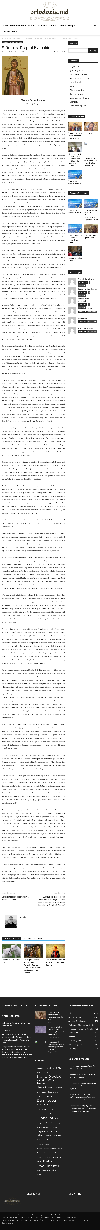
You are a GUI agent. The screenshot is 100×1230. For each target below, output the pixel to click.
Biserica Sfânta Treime (46, 1082)
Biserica (45, 1072)
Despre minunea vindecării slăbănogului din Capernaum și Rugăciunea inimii (91, 215)
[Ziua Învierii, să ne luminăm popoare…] (75, 251)
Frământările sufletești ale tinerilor (14, 1220)
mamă (57, 1119)
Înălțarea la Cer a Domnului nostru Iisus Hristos (75, 135)
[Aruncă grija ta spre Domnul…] (91, 228)
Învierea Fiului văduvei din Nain (14, 1057)
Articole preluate (77, 82)
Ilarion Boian (41, 1114)
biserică (41, 1087)
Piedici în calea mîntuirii (67, 1215)
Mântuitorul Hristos (50, 1127)
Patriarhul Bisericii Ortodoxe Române (49, 1148)
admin (10, 52)
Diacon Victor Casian (87, 289)
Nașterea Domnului (47, 1131)
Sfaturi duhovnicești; (44, 1170)
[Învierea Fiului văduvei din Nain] (75, 174)
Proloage (53, 26)
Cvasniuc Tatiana (86, 308)
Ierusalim (57, 1105)
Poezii (62, 26)
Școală (39, 1174)
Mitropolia (40, 1123)
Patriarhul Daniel (54, 1153)
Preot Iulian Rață (48, 1165)
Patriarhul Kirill (57, 1157)
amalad (73, 1074)
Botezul (50, 1088)
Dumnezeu (46, 1100)
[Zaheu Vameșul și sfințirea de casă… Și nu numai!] (75, 228)
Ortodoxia (42, 26)
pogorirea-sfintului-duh (48, 1215)
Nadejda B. (83, 318)
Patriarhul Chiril (42, 1153)
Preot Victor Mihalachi (83, 299)
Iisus (38, 1109)
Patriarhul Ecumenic (43, 1157)
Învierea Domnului (47, 1220)
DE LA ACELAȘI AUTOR (32, 939)
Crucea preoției (56, 1217)
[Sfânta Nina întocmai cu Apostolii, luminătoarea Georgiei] (55, 950)
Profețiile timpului (78, 105)
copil (44, 1092)
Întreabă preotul (10, 32)
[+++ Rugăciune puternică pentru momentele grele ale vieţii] (40, 1015)
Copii (38, 1092)
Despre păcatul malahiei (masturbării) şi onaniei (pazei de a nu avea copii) (83, 1108)
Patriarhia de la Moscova (45, 1140)
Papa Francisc (57, 1136)
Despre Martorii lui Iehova (27, 1215)
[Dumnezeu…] (91, 126)
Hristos (41, 1104)
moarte (39, 1127)
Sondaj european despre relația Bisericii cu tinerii (15, 898)
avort (39, 1072)
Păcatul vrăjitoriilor (42, 1217)
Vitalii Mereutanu (86, 328)
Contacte (74, 102)
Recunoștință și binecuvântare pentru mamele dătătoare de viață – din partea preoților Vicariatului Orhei (16, 1038)
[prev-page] (3, 978)
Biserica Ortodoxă (49, 1076)
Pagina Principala (77, 66)
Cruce (39, 1096)
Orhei (39, 1135)
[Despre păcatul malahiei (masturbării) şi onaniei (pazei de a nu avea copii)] (40, 1044)
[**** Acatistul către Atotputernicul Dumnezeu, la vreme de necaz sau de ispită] (40, 1029)
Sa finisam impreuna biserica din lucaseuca (72, 1220)
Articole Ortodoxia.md (79, 74)
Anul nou (57, 1068)
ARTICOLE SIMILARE (11, 939)
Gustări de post (76, 94)
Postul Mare (33, 1220)
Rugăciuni (32, 26)
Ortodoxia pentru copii (10, 1217)
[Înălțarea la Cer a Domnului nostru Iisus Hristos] (75, 126)
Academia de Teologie (44, 1068)
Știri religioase (76, 70)
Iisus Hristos (49, 1109)
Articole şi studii (17, 26)
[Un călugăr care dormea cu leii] (11, 950)
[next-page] (7, 978)
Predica (47, 1161)
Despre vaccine (70, 1217)
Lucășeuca (45, 1118)
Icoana (49, 1105)
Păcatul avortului (26, 1217)
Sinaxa (54, 1170)
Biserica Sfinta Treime (79, 98)
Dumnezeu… (89, 133)
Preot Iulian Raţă (86, 279)
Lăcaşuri (71, 26)
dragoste (48, 1096)
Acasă (5, 26)
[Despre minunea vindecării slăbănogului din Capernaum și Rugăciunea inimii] (91, 203)
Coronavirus (53, 1092)
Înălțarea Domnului (9, 1215)
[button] (95, 25)
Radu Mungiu (75, 1094)
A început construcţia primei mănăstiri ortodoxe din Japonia (83, 1086)
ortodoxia (47, 1136)
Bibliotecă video (77, 90)
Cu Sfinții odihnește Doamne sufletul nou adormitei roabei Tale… (82, 1097)
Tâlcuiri (73, 86)
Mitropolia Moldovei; (53, 1123)
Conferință (58, 1088)
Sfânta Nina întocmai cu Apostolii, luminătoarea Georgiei (55, 962)
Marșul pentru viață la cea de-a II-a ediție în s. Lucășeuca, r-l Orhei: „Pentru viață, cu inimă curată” (16, 1049)
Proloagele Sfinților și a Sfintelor (20, 38)
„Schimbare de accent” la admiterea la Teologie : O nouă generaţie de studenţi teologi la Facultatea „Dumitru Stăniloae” (51, 901)
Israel (49, 1114)
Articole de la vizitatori (80, 78)
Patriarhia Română (43, 1144)
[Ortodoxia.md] (50, 11)
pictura (39, 1162)
